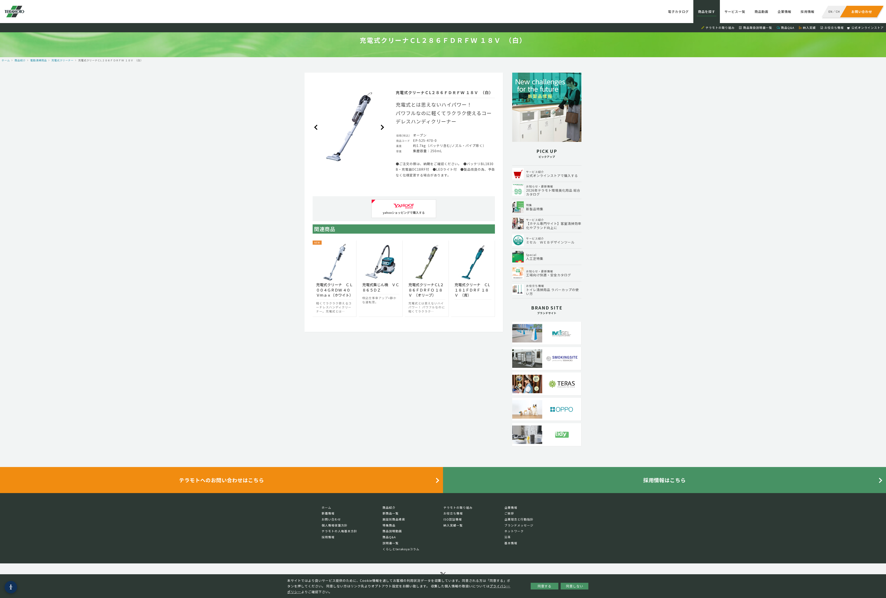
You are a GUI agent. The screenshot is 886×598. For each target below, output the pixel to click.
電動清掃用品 (38, 60)
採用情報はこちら (664, 480)
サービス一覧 (734, 11)
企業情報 (784, 11)
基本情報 (510, 543)
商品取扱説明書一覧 (757, 27)
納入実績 (809, 27)
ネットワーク (514, 531)
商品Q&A (787, 27)
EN (830, 11)
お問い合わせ (331, 519)
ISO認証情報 (452, 519)
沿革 (507, 537)
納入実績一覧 (453, 525)
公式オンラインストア (867, 27)
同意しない (574, 586)
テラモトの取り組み (720, 27)
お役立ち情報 (834, 27)
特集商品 (389, 525)
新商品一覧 (391, 513)
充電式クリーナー (62, 60)
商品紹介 (20, 60)
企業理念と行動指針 (518, 519)
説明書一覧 (391, 543)
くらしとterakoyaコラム (401, 549)
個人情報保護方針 (334, 525)
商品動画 (761, 11)
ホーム (6, 60)
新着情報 (328, 513)
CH (838, 11)
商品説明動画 (392, 531)
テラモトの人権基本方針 (339, 531)
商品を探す (706, 11)
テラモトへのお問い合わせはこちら (221, 480)
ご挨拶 (509, 513)
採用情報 (807, 11)
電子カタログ (678, 11)
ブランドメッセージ (518, 525)
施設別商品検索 (394, 519)
